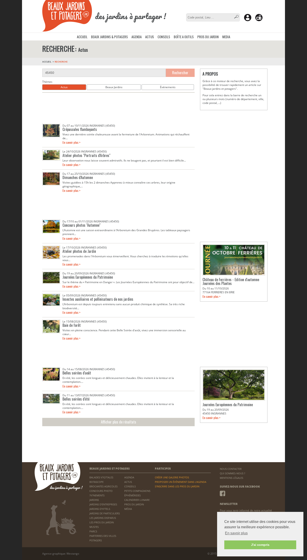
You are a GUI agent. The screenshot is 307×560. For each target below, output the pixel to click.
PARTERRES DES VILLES (102, 536)
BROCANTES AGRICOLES (103, 486)
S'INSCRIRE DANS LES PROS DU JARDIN (177, 486)
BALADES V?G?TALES (101, 477)
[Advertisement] (118, 108)
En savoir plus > (71, 142)
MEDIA (226, 36)
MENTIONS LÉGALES (231, 477)
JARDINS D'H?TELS (99, 509)
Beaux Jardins (113, 87)
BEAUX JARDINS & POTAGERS (109, 36)
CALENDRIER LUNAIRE (137, 500)
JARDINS (94, 500)
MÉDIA (128, 509)
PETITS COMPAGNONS (137, 491)
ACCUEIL (82, 36)
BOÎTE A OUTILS (184, 36)
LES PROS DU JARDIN (101, 522)
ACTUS (149, 36)
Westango (73, 554)
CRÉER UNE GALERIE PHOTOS (172, 477)
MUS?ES (94, 527)
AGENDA (136, 36)
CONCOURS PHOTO (101, 491)
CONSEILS (164, 36)
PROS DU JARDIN (208, 36)
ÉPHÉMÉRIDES (132, 495)
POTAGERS (95, 540)
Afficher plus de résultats (118, 422)
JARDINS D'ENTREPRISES (103, 504)
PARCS (93, 531)
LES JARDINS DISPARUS (102, 518)
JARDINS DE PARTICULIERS (104, 513)
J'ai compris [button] (260, 545)
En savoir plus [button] (236, 533)
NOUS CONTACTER (231, 468)
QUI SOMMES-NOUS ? (232, 473)
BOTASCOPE (96, 482)
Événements (168, 87)
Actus (64, 87)
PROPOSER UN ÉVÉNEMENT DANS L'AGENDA (180, 482)
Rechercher (180, 72)
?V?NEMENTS (97, 495)
